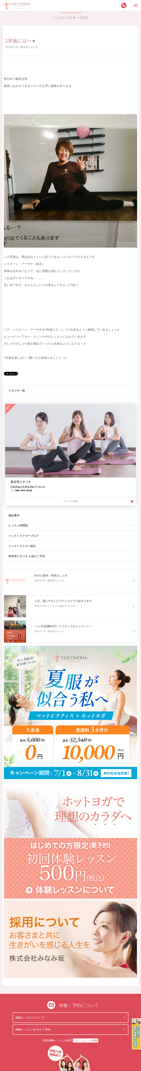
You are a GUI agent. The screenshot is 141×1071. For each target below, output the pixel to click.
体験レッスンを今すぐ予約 (32, 1029)
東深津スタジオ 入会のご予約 (26, 556)
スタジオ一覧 (16, 390)
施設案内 (13, 515)
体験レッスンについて (30, 1017)
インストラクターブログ (23, 535)
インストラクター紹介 (22, 546)
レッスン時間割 (18, 525)
